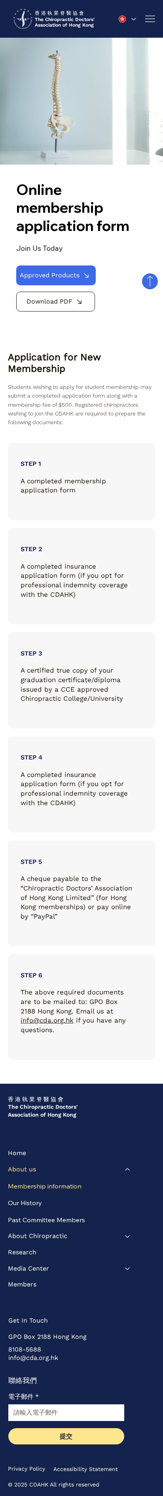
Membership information (45, 1186)
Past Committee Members (46, 1220)
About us (22, 1169)
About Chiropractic (37, 1236)
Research (22, 1252)
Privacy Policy (26, 1468)
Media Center (28, 1268)
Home (17, 1153)
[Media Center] (128, 1269)
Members (22, 1284)
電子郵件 (23, 1396)
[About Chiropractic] (128, 1236)
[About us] (128, 1169)
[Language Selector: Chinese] (127, 19)
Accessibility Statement (85, 1469)
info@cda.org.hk (47, 1020)
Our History (25, 1203)
